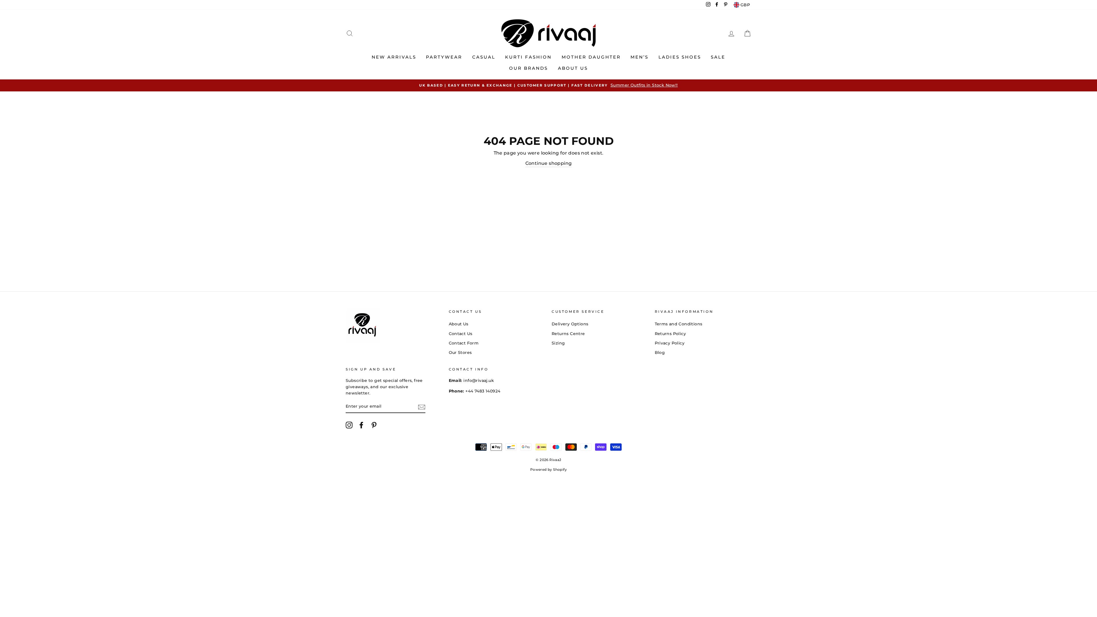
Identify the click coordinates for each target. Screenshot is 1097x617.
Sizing (558, 343)
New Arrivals (394, 57)
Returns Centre (568, 333)
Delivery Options (570, 324)
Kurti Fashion (528, 57)
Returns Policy (670, 333)
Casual (483, 57)
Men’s (639, 57)
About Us (573, 68)
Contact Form (464, 343)
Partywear (444, 57)
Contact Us (461, 333)
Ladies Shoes (679, 57)
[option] (548, 85)
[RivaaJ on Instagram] (349, 425)
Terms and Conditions (678, 324)
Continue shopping (548, 163)
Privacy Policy (670, 343)
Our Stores (460, 352)
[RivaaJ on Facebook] (361, 425)
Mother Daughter (591, 57)
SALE (718, 57)
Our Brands (528, 68)
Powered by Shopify (548, 469)
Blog (660, 352)
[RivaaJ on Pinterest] (374, 425)
